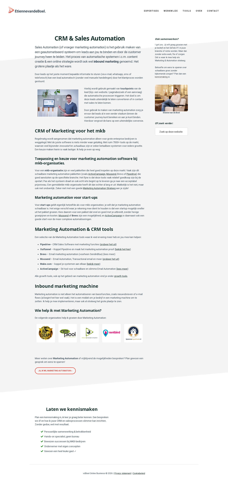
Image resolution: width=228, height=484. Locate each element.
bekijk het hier (122, 249)
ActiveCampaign (96, 174)
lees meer (122, 268)
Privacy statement (122, 473)
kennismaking (161, 77)
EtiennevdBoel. (26, 10)
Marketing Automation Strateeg (99, 188)
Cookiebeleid (139, 473)
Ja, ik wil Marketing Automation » (55, 371)
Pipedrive (131, 174)
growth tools (120, 276)
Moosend (111, 174)
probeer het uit (108, 244)
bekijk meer (93, 264)
